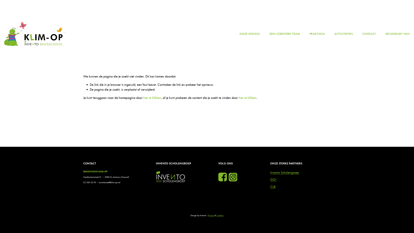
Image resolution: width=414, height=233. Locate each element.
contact (369, 34)
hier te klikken (152, 98)
